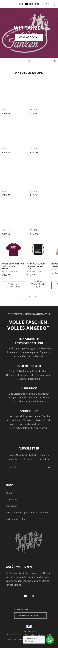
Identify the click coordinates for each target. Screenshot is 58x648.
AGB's (9, 492)
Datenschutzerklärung (34, 635)
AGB (49, 635)
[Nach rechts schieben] (35, 297)
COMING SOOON (29, 37)
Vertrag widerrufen (15, 519)
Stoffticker (32, 631)
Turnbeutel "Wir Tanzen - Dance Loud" (36, 266)
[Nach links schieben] (23, 297)
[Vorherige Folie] (23, 61)
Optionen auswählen (13, 285)
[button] (3, 4)
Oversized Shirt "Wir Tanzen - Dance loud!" (13, 266)
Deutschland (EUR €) (27, 615)
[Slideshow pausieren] (55, 61)
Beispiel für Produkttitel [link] (15, 93)
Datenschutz (12, 499)
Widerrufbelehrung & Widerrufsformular (27, 512)
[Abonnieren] (49, 467)
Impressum (11, 505)
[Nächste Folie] (35, 61)
